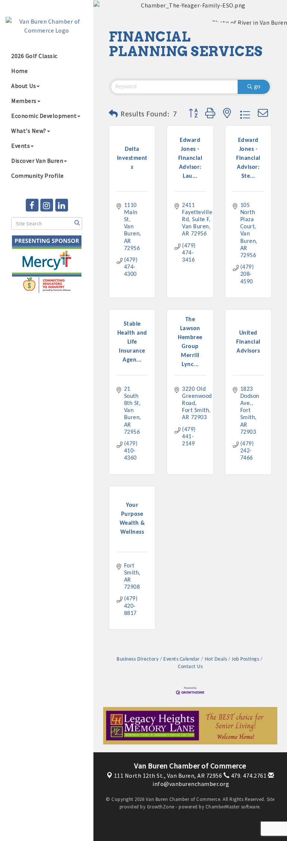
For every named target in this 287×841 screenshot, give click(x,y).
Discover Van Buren (37, 160)
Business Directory (137, 659)
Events (20, 145)
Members (24, 100)
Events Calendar (181, 659)
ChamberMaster (223, 807)
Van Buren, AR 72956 (168, 775)
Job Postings (245, 659)
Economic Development (44, 115)
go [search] (257, 87)
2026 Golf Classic (34, 56)
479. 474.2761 (247, 775)
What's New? (28, 130)
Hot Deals (216, 659)
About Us (23, 85)
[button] (113, 114)
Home (19, 70)
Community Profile (37, 175)
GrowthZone (161, 807)
